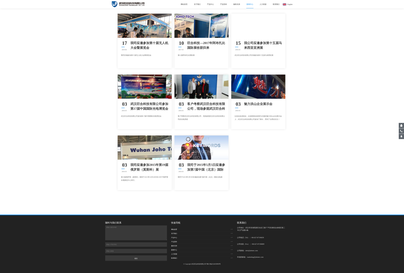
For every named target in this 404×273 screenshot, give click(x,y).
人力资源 (263, 4)
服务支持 (236, 4)
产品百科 (223, 4)
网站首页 (184, 4)
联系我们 (276, 4)
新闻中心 (250, 4)
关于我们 (197, 4)
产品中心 (210, 4)
